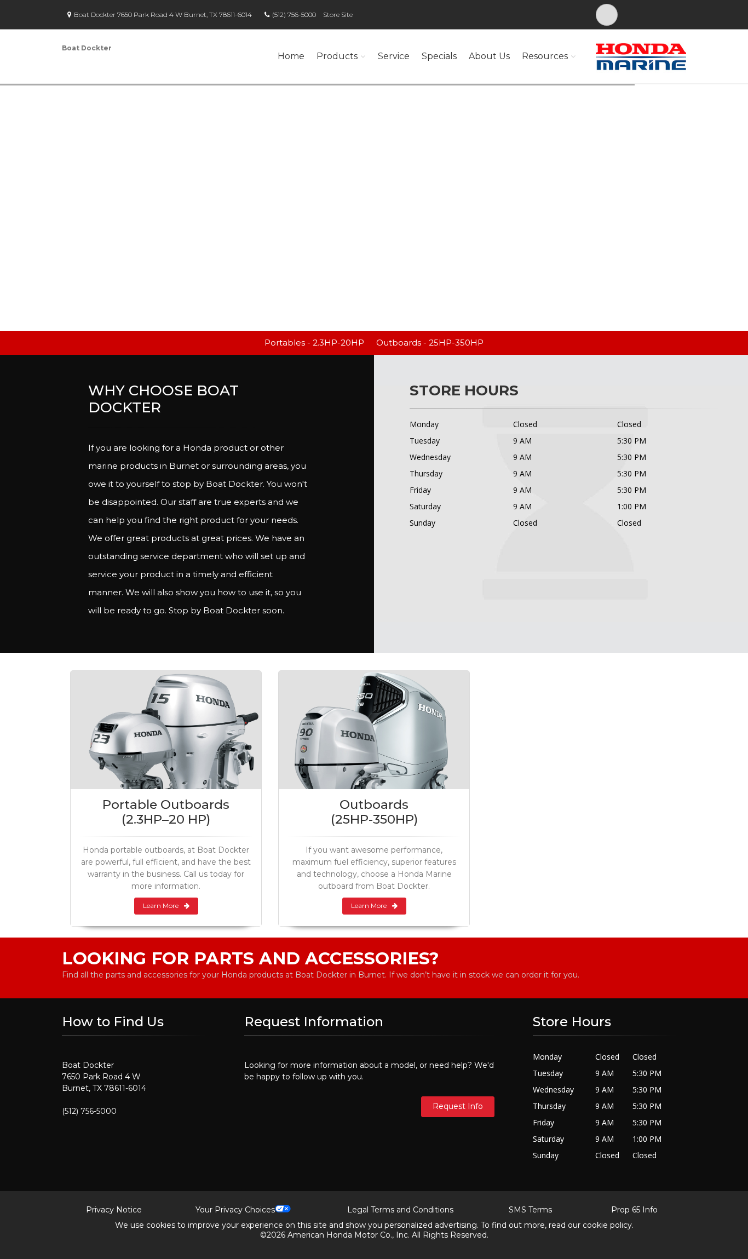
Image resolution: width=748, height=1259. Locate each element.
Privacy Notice (114, 1210)
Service (394, 56)
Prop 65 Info (634, 1210)
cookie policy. (608, 1225)
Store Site (338, 14)
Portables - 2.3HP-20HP (314, 342)
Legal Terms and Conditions (400, 1210)
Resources (545, 56)
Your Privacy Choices (235, 1210)
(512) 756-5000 (294, 14)
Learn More (161, 905)
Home (291, 56)
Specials (439, 56)
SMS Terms (530, 1210)
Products (337, 56)
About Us (489, 56)
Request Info (458, 1106)
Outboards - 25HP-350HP (430, 342)
